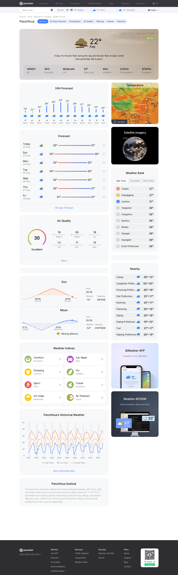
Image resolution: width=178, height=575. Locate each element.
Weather (43, 21)
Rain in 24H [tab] (148, 181)
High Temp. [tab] (121, 181)
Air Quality (75, 3)
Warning (59, 3)
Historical (121, 21)
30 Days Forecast (58, 21)
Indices (110, 21)
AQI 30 (150, 38)
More (64, 260)
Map (111, 3)
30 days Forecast (64, 207)
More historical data (64, 470)
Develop (125, 3)
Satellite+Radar (95, 3)
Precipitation (75, 21)
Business (141, 3)
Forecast (43, 3)
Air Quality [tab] (135, 181)
